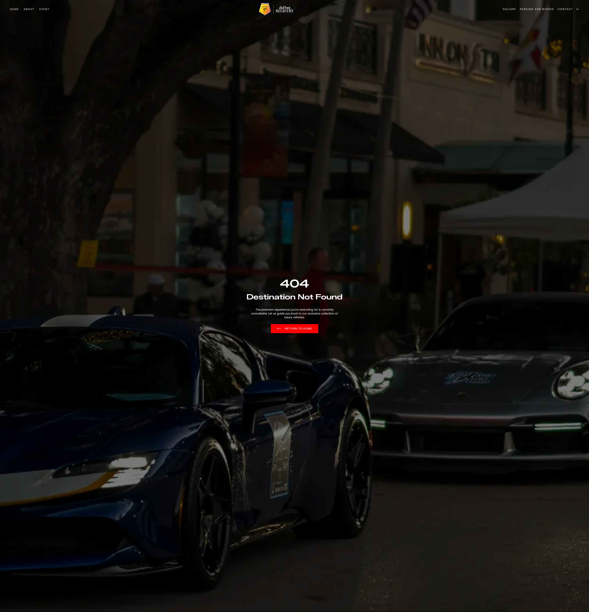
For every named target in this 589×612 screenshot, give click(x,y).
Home (14, 9)
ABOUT (29, 9)
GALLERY (509, 9)
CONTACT (565, 9)
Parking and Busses (537, 9)
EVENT (44, 9)
